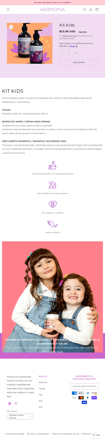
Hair (41, 394)
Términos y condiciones (38, 434)
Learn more (56, 351)
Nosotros (43, 382)
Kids (41, 401)
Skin (41, 407)
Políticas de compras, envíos (65, 434)
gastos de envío (70, 36)
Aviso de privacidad (14, 434)
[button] (8, 10)
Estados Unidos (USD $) (16, 416)
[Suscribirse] (95, 386)
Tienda (42, 388)
